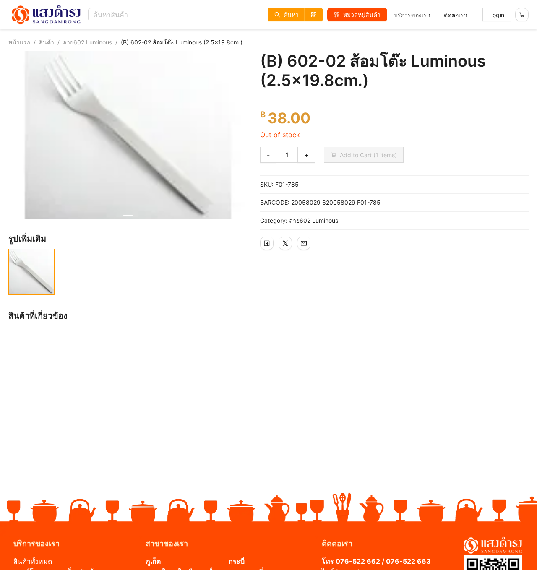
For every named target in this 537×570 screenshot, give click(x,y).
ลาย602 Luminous (87, 42)
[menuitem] (412, 15)
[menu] (430, 15)
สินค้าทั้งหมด (32, 561)
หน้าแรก (19, 42)
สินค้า (46, 42)
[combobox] (207, 14)
